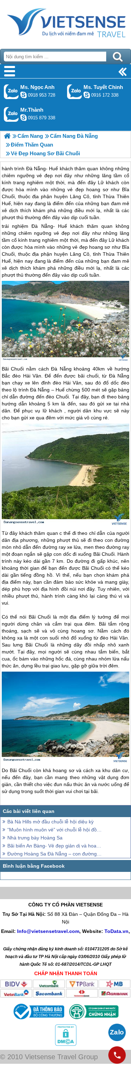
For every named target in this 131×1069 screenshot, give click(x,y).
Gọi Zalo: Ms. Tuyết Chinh (74, 91)
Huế (62, 226)
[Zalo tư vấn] (117, 1032)
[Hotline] (117, 1055)
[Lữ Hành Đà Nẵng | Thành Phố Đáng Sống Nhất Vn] (7, 136)
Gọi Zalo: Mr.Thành (11, 114)
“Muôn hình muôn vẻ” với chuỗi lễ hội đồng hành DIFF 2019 (55, 829)
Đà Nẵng (42, 226)
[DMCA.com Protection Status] (66, 1044)
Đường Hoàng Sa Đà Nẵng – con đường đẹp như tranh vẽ (55, 854)
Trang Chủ (65, 22)
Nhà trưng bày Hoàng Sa (35, 837)
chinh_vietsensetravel (86, 94)
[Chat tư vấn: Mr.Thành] (23, 117)
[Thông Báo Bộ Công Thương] (38, 1020)
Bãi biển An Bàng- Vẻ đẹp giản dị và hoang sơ (55, 846)
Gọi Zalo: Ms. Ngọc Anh (11, 91)
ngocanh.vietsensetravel (23, 94)
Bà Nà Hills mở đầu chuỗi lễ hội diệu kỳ (50, 821)
